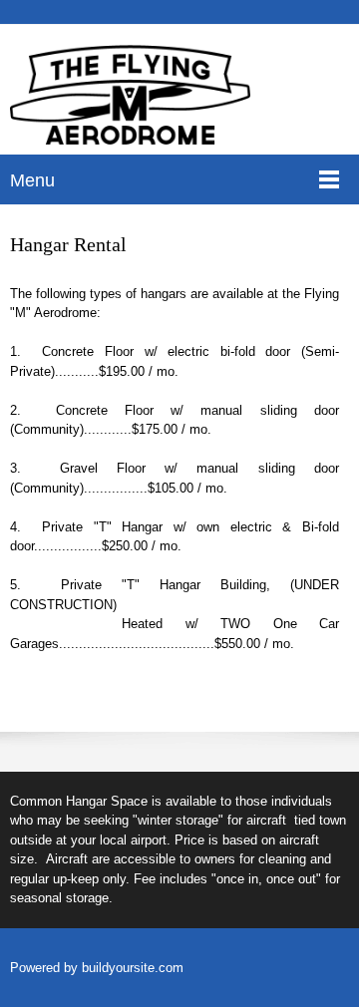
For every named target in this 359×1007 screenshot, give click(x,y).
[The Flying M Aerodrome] (130, 95)
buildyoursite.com (132, 967)
